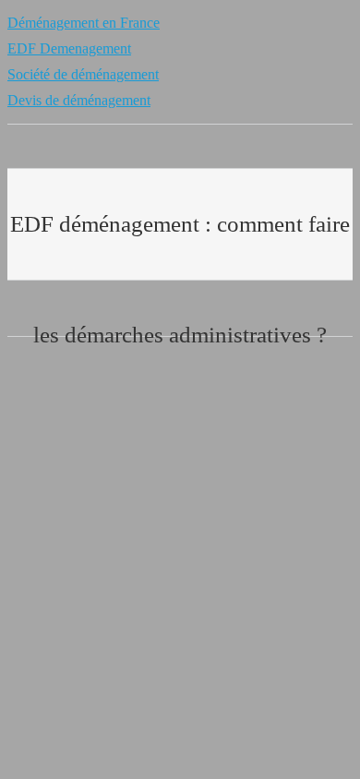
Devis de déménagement (78, 100)
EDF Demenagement (69, 48)
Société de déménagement (83, 74)
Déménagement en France (83, 22)
